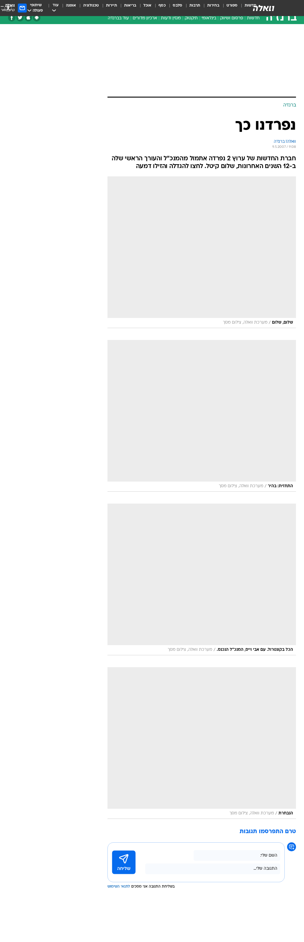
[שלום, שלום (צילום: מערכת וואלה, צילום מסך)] (201, 252)
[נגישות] (8, 8)
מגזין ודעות (171, 18)
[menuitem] (228, 8)
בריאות (130, 5)
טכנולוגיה (91, 5)
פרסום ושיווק (231, 18)
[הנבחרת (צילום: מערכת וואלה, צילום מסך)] (201, 743)
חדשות (253, 18)
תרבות (194, 5)
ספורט (232, 5)
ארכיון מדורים (145, 18)
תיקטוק (191, 18)
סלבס (177, 5)
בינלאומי (209, 18)
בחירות (213, 5)
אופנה (71, 5)
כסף (162, 5)
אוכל (147, 5)
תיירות (111, 5)
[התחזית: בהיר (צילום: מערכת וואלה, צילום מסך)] (201, 416)
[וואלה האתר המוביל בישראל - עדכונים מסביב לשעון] (263, 8)
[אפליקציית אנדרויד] (36, 17)
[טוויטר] (20, 17)
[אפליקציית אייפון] (28, 17)
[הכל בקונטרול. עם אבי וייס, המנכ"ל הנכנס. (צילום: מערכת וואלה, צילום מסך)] (201, 579)
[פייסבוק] (11, 17)
